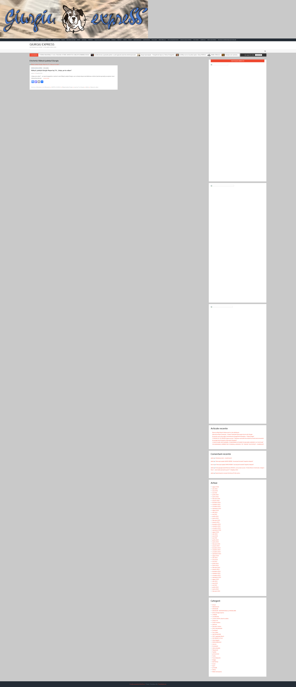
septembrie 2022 (216, 577)
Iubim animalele (137, 39)
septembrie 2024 (216, 530)
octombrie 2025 (216, 506)
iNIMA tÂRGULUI (162, 39)
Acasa (32, 39)
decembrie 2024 (216, 524)
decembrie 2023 (216, 547)
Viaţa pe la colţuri (94, 87)
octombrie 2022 (216, 575)
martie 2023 (215, 565)
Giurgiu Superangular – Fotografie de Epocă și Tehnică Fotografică (80, 55)
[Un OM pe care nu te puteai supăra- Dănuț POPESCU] (99, 55)
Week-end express (211, 39)
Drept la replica (216, 622)
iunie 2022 (215, 583)
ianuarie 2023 (215, 569)
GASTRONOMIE (146, 39)
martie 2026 (215, 496)
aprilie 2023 (215, 563)
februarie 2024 (216, 544)
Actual (37, 39)
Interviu (114, 39)
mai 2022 (214, 585)
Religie (130, 39)
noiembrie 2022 (216, 573)
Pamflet (119, 39)
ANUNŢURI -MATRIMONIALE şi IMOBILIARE (227, 39)
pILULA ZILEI (154, 39)
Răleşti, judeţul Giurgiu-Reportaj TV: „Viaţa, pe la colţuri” (51, 70)
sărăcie (87, 87)
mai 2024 (214, 538)
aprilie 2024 (215, 540)
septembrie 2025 (216, 508)
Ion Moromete (46, 87)
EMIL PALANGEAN (217, 628)
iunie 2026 (215, 490)
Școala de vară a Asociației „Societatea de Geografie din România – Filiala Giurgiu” (233, 436)
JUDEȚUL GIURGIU (56, 87)
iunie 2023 (215, 559)
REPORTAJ (215, 661)
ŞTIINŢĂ (214, 667)
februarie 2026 (216, 498)
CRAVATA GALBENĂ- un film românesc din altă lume (239, 55)
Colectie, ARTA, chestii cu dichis (102, 39)
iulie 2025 (214, 512)
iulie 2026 (214, 488)
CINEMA (214, 614)
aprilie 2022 (215, 587)
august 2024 (215, 532)
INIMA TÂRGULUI (137, 55)
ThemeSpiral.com (162, 684)
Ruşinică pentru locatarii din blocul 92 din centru (227, 473)
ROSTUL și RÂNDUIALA (181, 55)
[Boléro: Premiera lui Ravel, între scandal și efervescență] (190, 55)
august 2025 (215, 510)
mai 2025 (214, 514)
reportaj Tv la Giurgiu (79, 87)
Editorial (84, 39)
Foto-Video (196, 39)
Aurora (212, 464)
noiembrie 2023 (216, 549)
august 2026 (215, 486)
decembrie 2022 (216, 571)
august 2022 (215, 579)
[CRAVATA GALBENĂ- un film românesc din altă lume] (224, 55)
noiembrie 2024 (216, 526)
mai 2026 (214, 492)
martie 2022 (215, 589)
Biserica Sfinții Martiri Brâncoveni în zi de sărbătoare (225, 432)
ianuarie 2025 (215, 522)
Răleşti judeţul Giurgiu (67, 87)
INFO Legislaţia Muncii (173, 39)
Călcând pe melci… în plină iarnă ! (223, 458)
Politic (63, 39)
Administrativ (56, 39)
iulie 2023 (214, 557)
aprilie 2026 (215, 494)
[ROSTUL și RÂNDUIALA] (173, 55)
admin (32, 73)
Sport (78, 39)
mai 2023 (214, 561)
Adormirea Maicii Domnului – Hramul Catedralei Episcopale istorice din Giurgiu (232, 434)
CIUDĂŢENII (215, 616)
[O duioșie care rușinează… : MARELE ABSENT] (145, 55)
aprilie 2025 (215, 516)
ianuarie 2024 (215, 545)
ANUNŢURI (215, 608)
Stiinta (125, 39)
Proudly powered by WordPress (137, 684)
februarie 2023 (216, 567)
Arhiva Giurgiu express (185, 39)
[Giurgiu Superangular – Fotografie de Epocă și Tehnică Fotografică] (61, 55)
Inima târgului (215, 640)
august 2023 (215, 555)
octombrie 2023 (216, 551)
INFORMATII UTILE (217, 638)
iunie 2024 (215, 536)
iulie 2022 (214, 581)
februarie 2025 (216, 520)
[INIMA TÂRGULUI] (131, 55)
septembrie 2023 (216, 553)
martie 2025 (215, 518)
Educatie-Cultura (71, 39)
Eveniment (43, 39)
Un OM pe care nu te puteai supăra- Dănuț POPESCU (115, 55)
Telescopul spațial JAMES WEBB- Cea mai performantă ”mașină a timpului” (234, 461)
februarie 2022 (216, 591)
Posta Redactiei (216, 658)
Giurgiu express (42, 44)
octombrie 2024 (216, 528)
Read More (46, 78)
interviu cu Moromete (36, 87)
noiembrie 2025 (216, 504)
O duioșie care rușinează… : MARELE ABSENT (158, 55)
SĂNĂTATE (90, 39)
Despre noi (203, 39)
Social (49, 39)
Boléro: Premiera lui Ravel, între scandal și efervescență (206, 55)
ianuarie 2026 (215, 500)
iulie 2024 (214, 534)
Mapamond (215, 650)
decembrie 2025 (216, 502)
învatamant (215, 646)
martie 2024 (215, 542)
